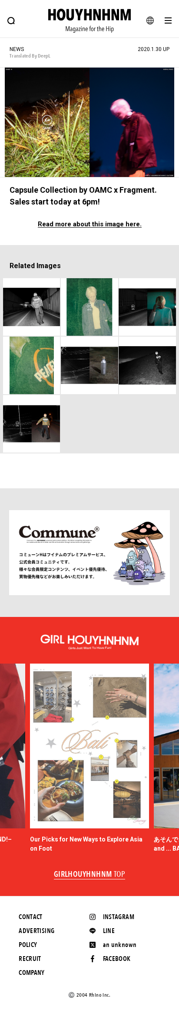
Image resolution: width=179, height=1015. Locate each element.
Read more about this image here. (90, 224)
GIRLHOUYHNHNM (90, 875)
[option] (89, 758)
